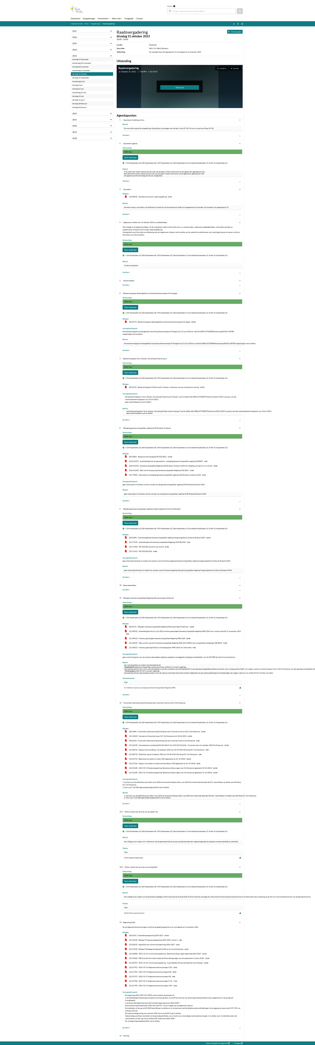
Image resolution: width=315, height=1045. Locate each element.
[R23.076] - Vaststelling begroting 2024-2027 (149, 935)
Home (86, 24)
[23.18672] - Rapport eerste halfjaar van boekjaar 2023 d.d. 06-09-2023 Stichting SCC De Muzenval (169, 750)
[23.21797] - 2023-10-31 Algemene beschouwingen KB (152, 976)
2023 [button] (74, 56)
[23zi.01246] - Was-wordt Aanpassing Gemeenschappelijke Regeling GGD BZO (161, 470)
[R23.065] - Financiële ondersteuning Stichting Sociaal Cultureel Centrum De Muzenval (164, 741)
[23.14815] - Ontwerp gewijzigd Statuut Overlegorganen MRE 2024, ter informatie (162, 647)
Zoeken (170, 6)
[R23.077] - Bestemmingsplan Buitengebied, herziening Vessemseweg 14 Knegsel (162, 322)
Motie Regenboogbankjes (133, 858)
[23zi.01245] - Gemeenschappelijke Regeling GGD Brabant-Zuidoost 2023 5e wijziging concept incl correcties (173, 466)
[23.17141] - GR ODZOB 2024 (143, 551)
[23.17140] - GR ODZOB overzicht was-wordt (149, 547)
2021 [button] (74, 119)
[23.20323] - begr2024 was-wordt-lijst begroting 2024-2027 (154, 944)
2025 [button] (74, 43)
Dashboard (75, 18)
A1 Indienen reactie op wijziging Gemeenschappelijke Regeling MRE (149, 688)
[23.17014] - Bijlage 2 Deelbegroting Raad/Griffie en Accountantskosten (158, 949)
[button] (240, 11)
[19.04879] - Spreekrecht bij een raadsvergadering (150, 197)
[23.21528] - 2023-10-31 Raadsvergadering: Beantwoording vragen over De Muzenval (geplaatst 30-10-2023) (173, 768)
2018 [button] (74, 138)
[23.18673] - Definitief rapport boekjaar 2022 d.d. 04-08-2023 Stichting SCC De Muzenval (165, 754)
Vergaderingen (89, 18)
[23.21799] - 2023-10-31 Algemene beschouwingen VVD (153, 986)
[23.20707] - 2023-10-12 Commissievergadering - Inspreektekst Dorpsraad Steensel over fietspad (168, 963)
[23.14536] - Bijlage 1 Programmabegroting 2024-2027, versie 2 (155, 940)
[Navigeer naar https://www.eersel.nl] (77, 9)
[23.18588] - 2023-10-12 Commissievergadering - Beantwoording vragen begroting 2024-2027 (167, 954)
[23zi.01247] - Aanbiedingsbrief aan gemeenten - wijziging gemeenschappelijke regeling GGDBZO (168, 461)
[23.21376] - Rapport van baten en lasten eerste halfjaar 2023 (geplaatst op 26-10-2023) (164, 763)
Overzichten (103, 18)
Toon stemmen (130, 157)
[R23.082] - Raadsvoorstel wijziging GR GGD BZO (150, 457)
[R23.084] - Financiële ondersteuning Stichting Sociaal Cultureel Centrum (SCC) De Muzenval (167, 731)
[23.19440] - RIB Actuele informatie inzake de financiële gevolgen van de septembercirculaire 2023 (169, 958)
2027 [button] (74, 31)
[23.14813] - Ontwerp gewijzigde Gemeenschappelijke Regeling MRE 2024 (159, 638)
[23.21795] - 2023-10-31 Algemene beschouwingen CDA (153, 967)
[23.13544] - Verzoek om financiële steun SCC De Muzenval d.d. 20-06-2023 (160, 736)
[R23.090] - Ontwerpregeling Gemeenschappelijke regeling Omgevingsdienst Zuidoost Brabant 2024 (170, 538)
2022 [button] (74, 113)
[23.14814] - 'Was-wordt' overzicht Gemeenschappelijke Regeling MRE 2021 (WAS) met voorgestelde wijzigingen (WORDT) (178, 643)
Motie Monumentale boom (134, 913)
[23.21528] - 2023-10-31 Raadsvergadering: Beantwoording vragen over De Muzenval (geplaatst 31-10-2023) (173, 772)
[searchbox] (201, 11)
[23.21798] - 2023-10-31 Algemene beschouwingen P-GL (153, 981)
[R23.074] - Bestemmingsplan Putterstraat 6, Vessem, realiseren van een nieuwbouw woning (166, 387)
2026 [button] (74, 37)
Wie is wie (116, 18)
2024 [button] (74, 49)
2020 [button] (74, 126)
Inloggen (237, 1043)
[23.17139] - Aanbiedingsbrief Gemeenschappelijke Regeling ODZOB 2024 (159, 542)
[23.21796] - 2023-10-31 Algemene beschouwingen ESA (152, 972)
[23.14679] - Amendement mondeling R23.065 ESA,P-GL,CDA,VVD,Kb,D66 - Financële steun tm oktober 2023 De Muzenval (179, 745)
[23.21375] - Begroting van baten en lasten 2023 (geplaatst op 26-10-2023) (160, 759)
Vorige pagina (236, 32)
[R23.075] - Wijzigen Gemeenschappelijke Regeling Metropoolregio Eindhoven (161, 627)
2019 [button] (74, 132)
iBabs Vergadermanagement (217, 1043)
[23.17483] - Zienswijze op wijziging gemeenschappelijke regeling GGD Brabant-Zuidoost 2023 (167, 475)
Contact (139, 18)
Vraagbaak (128, 18)
